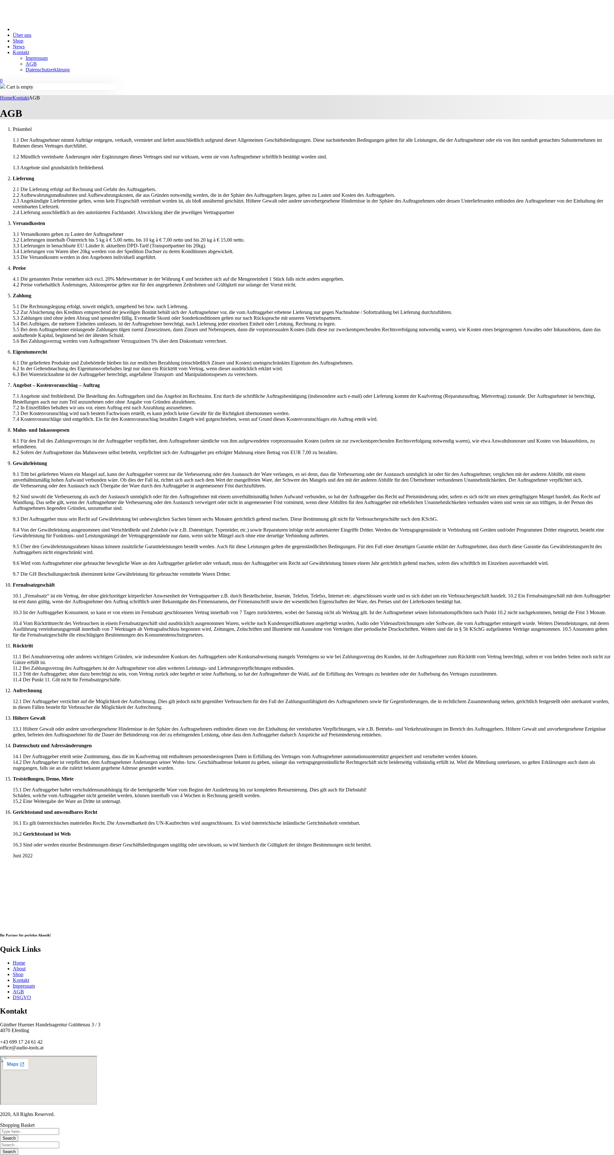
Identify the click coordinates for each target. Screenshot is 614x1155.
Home (6, 97)
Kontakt (20, 97)
